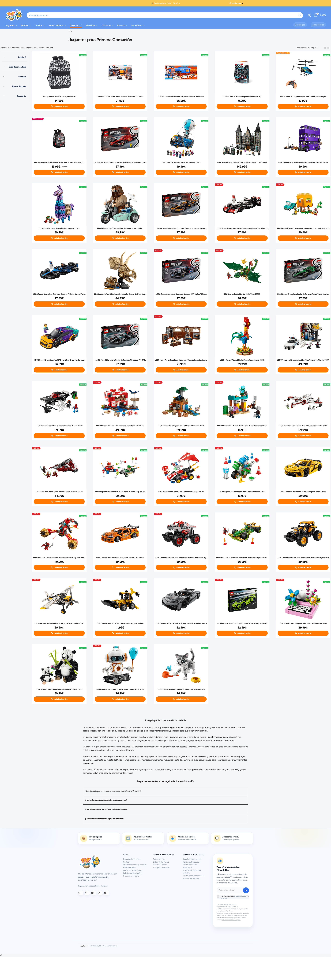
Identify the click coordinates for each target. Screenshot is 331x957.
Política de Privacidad (191, 862)
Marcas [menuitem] (121, 25)
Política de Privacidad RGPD (193, 876)
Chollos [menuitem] (38, 25)
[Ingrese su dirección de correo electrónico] (246, 890)
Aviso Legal (187, 867)
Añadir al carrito (60, 106)
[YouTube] (93, 892)
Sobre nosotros (159, 859)
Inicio (70, 31)
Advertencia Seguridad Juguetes (192, 871)
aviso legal (224, 898)
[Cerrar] (1, 955)
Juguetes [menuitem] (9, 25)
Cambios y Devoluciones (132, 870)
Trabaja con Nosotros (161, 867)
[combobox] (165, 15)
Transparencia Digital (191, 878)
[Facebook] (80, 892)
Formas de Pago (129, 867)
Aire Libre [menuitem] (90, 25)
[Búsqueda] (299, 15)
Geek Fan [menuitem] (74, 25)
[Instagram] (87, 892)
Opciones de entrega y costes (134, 865)
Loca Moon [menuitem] (136, 25)
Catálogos (300, 24)
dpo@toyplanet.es (234, 917)
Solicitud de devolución (132, 873)
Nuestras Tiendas (160, 865)
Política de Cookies (190, 865)
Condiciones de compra (192, 859)
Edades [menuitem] (24, 25)
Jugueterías (318, 24)
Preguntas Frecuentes (131, 859)
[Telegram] (106, 892)
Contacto (126, 862)
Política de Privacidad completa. (231, 920)
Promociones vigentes (131, 876)
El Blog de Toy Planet (161, 862)
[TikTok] (100, 892)
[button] (325, 47)
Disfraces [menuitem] (106, 25)
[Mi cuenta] (310, 15)
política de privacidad (239, 896)
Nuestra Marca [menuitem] (56, 25)
